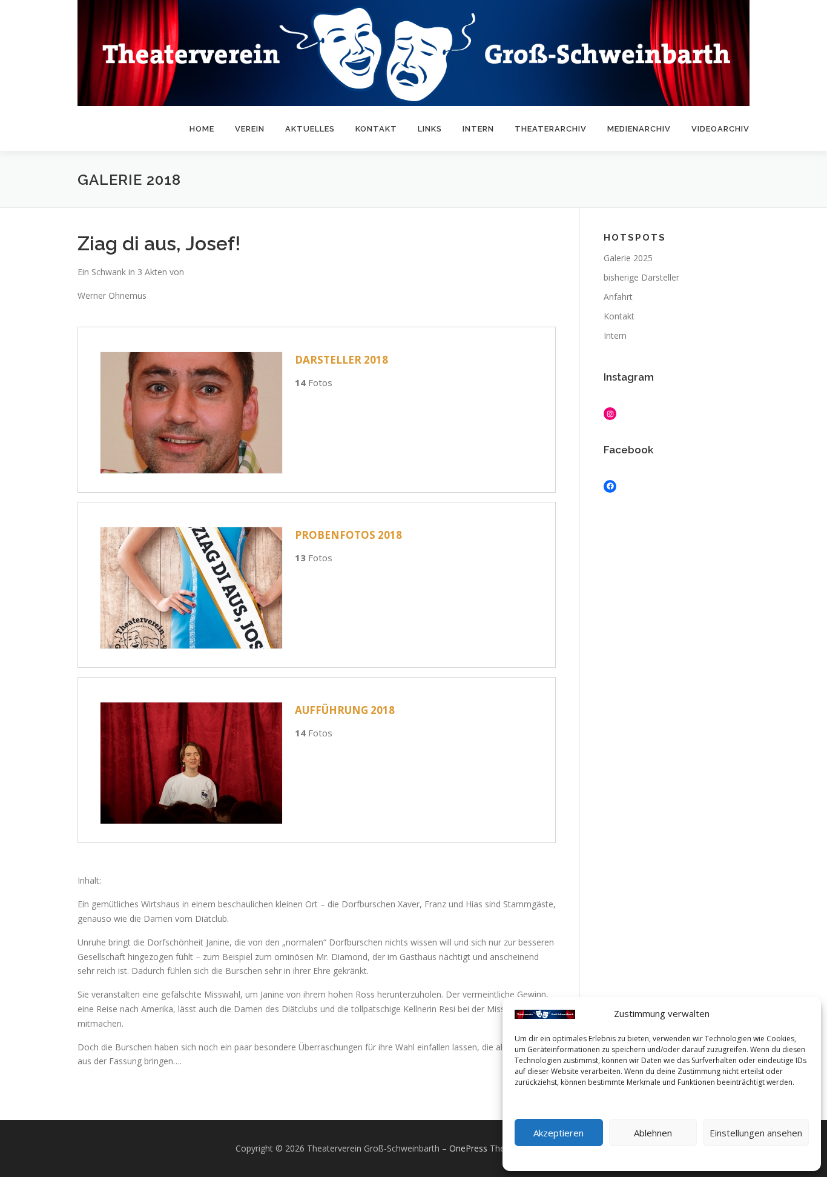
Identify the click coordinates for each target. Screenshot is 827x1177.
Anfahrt (618, 296)
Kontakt (376, 128)
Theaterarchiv (551, 128)
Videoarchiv (720, 128)
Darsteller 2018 (341, 360)
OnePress (468, 1148)
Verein (250, 128)
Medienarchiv (639, 128)
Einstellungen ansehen (756, 1133)
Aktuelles (310, 128)
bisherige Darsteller (641, 277)
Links (430, 128)
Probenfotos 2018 (348, 535)
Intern (478, 128)
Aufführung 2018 (345, 710)
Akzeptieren (558, 1133)
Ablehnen (653, 1133)
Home (201, 128)
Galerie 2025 (628, 258)
